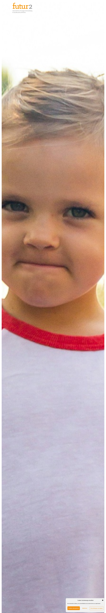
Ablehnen (84, 608)
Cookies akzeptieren (73, 608)
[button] (103, 600)
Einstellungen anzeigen (97, 608)
